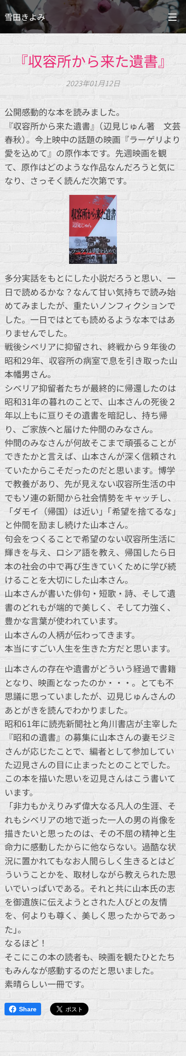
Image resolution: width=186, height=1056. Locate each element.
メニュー (172, 17)
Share (28, 1009)
